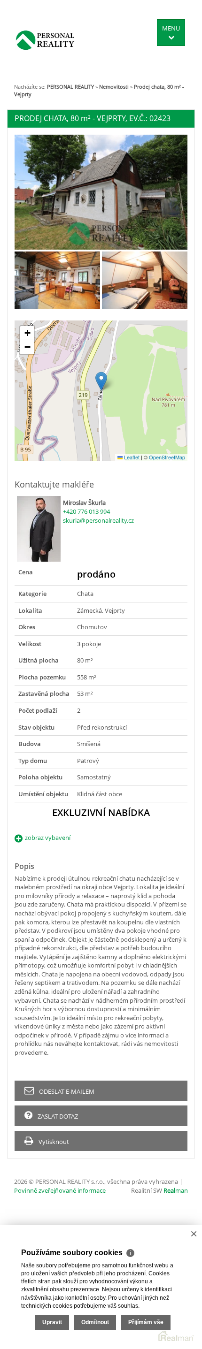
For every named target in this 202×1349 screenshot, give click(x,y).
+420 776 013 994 (86, 511)
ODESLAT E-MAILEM (66, 1091)
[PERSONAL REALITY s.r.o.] (45, 39)
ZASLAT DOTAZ (57, 1116)
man (175, 1190)
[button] (101, 381)
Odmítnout (95, 1322)
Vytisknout (53, 1141)
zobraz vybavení (47, 837)
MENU (171, 28)
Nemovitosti (114, 86)
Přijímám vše (145, 1322)
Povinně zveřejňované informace (60, 1190)
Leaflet (131, 457)
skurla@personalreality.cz (98, 520)
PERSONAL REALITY (70, 86)
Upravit (52, 1322)
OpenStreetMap (167, 457)
